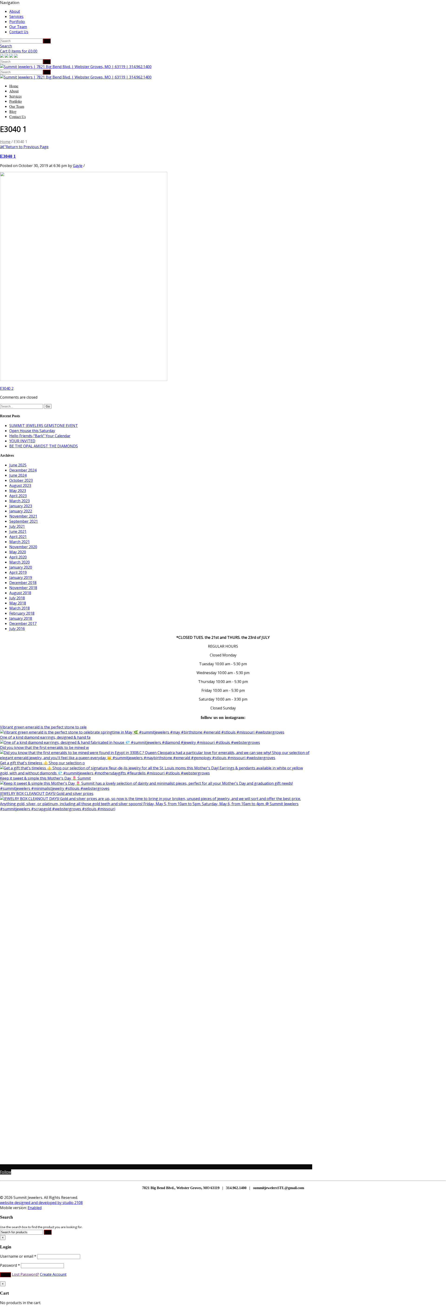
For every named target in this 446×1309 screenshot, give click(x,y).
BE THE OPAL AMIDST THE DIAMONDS (43, 446)
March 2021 (19, 541)
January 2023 (20, 506)
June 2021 (17, 531)
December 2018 (22, 582)
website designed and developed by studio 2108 (41, 1202)
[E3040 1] (83, 379)
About (14, 11)
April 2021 (18, 536)
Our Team (18, 26)
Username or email (18, 1256)
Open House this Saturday (32, 430)
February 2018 (21, 613)
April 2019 (18, 572)
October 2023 (21, 480)
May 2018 (17, 603)
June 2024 (17, 475)
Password (10, 1265)
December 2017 (22, 623)
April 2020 (18, 557)
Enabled (35, 1207)
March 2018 (19, 608)
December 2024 (22, 470)
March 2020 (19, 562)
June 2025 (17, 465)
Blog (12, 111)
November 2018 (23, 587)
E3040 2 (6, 388)
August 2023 (20, 485)
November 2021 (23, 516)
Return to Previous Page (24, 146)
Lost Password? (25, 1274)
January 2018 (20, 618)
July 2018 (17, 597)
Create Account (53, 1274)
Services (16, 16)
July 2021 (17, 526)
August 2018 (20, 592)
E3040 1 (8, 156)
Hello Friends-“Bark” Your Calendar (39, 435)
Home (13, 85)
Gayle (77, 165)
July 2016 (17, 628)
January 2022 (20, 511)
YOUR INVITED (22, 440)
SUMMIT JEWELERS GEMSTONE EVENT (43, 425)
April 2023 (18, 495)
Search (6, 46)
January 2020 (20, 567)
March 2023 (19, 500)
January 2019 (20, 577)
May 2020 (17, 551)
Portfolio (17, 21)
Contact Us (18, 31)
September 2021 (23, 521)
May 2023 (17, 490)
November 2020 (23, 546)
